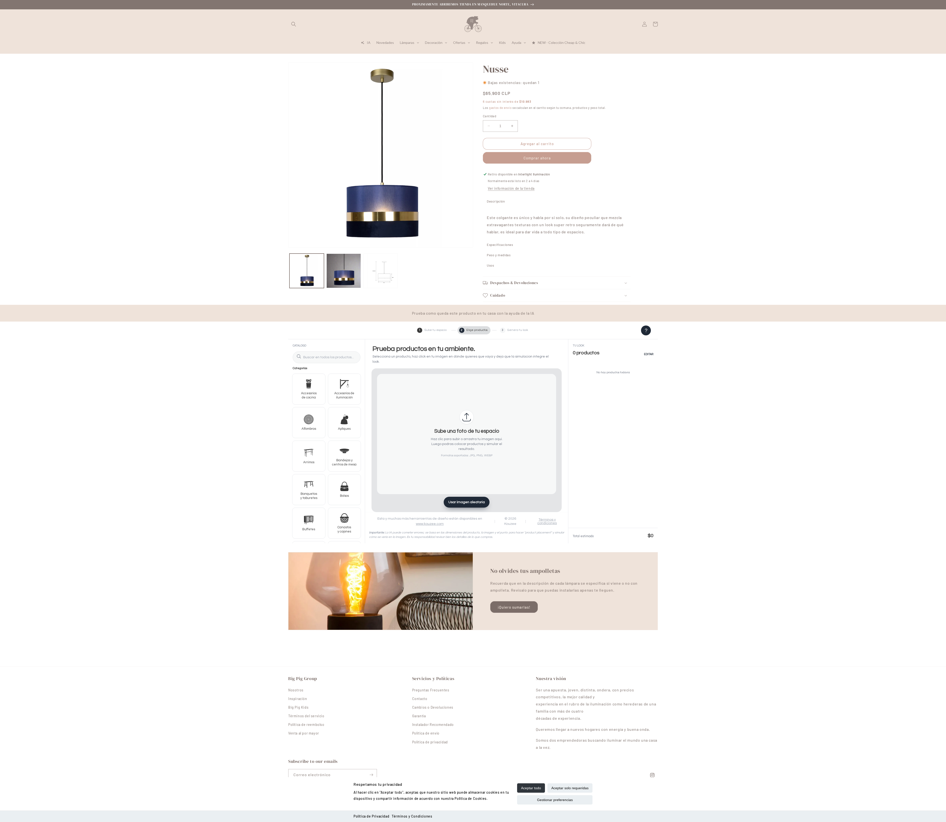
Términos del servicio (306, 716)
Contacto (419, 699)
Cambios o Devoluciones (432, 707)
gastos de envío (500, 107)
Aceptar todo (531, 788)
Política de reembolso (306, 724)
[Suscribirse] (371, 775)
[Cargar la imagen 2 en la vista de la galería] (343, 271)
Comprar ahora (537, 157)
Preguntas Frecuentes (430, 690)
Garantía (419, 716)
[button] (293, 24)
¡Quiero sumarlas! (514, 607)
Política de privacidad (430, 742)
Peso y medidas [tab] (498, 255)
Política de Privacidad (371, 816)
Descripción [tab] (496, 201)
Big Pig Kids (298, 707)
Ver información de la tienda (511, 188)
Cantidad (489, 116)
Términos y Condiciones (412, 816)
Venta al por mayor (303, 733)
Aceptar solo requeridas (570, 788)
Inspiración (297, 699)
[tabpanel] (557, 222)
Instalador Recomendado (433, 724)
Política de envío (425, 733)
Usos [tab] (490, 265)
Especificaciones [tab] (500, 245)
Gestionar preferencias (555, 800)
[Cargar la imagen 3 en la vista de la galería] (380, 271)
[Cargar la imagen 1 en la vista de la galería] (306, 271)
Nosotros (296, 690)
